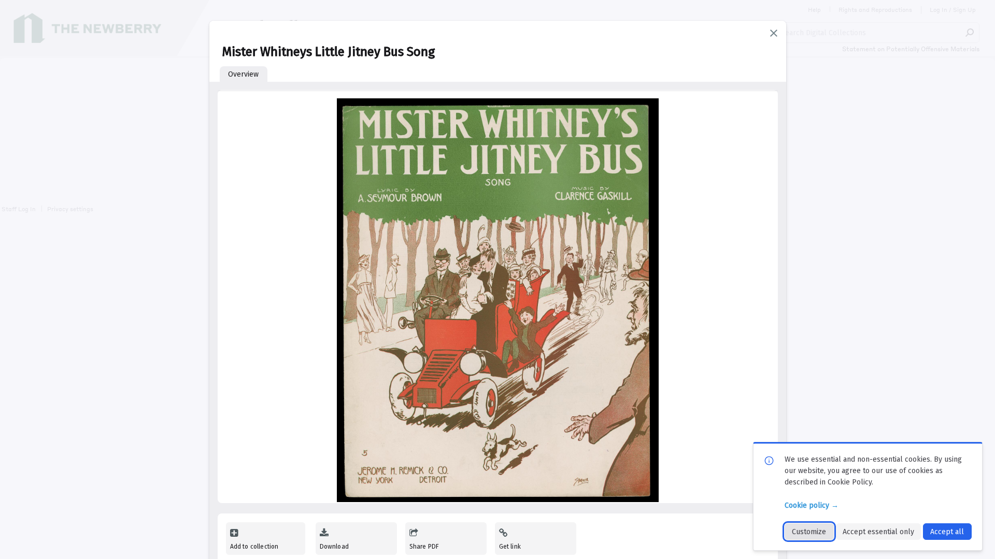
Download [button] (334, 546)
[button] (773, 33)
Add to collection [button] (254, 546)
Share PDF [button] (424, 546)
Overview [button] (243, 74)
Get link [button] (510, 546)
